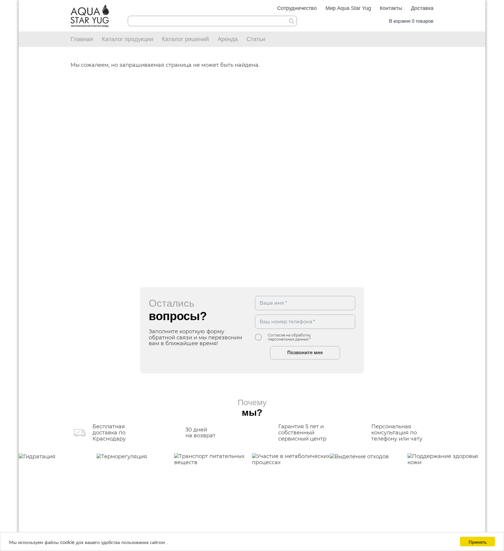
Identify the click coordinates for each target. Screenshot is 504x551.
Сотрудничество (297, 8)
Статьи (255, 39)
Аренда (228, 39)
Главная (82, 39)
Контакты (391, 8)
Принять (478, 541)
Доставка (422, 8)
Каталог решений (185, 39)
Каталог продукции (127, 39)
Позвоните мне (305, 352)
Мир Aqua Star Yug (348, 8)
